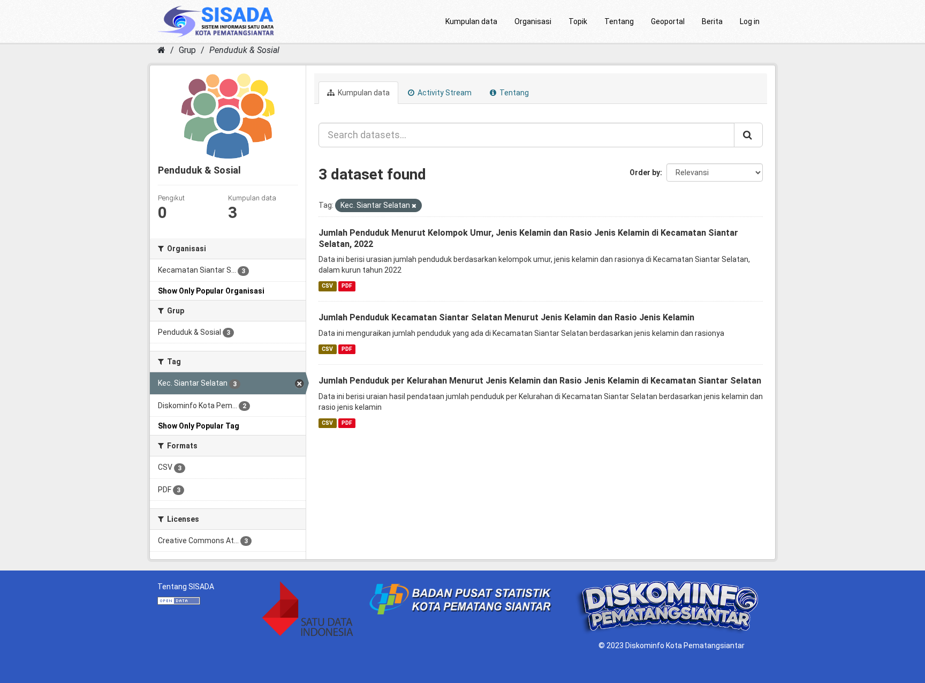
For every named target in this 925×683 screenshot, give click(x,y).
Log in (750, 21)
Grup (187, 50)
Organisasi (532, 21)
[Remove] (414, 205)
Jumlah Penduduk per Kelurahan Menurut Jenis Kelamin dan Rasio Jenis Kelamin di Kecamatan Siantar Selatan (540, 381)
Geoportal (668, 21)
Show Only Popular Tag (198, 426)
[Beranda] (161, 50)
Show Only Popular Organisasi (211, 291)
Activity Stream (444, 92)
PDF (347, 285)
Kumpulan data (471, 21)
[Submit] (748, 135)
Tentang (619, 21)
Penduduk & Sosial (244, 50)
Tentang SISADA (185, 586)
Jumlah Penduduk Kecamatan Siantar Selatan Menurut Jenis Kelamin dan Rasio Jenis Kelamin (506, 317)
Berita (712, 21)
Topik (577, 21)
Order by (645, 172)
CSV (327, 285)
